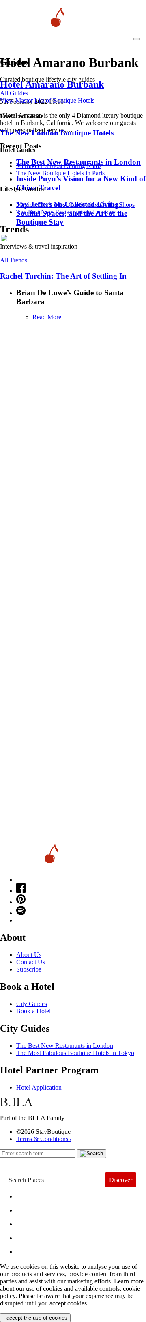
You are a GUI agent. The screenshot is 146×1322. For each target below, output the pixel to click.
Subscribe (28, 969)
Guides (33, 1235)
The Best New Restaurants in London (64, 1045)
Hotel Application (39, 1087)
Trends (32, 1222)
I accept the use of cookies (35, 1318)
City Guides (31, 1003)
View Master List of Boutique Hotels (47, 100)
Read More (46, 317)
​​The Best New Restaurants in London (64, 212)
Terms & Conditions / (43, 1138)
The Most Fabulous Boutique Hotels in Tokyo (75, 1052)
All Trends (13, 260)
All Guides (14, 93)
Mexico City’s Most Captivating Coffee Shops (75, 204)
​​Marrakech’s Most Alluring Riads (58, 165)
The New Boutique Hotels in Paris (60, 173)
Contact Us (30, 962)
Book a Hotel (33, 1011)
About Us (28, 954)
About (31, 1208)
